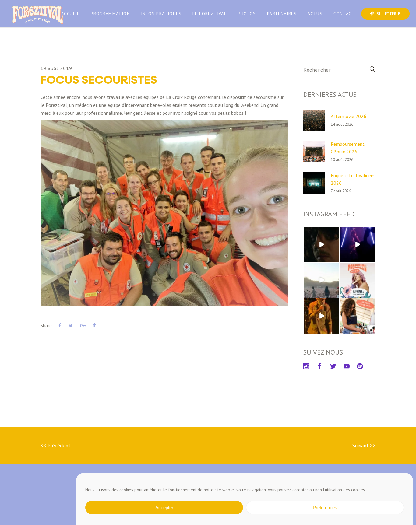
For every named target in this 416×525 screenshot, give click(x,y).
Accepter (164, 507)
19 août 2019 (56, 68)
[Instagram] (335, 258)
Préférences (325, 507)
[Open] (321, 244)
